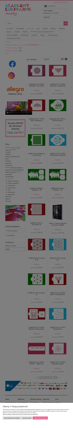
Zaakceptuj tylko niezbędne (12, 418)
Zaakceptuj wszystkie (40, 418)
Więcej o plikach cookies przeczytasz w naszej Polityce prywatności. (20, 414)
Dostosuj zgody (27, 418)
